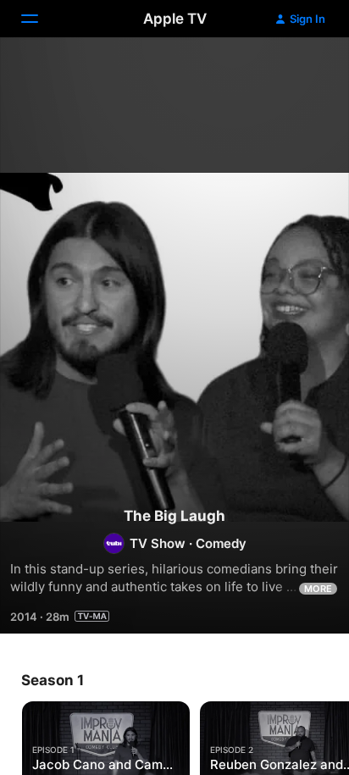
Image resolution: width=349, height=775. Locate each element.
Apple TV (175, 18)
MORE (318, 589)
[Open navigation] (39, 18)
